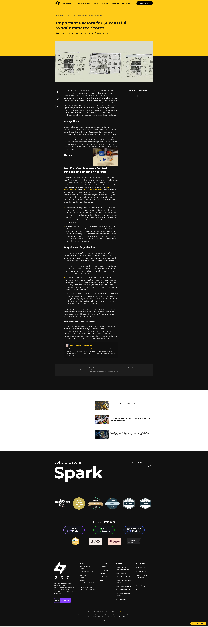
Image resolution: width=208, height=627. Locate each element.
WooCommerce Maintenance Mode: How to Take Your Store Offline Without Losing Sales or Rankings (130, 434)
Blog (62, 15)
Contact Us (103, 567)
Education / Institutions (143, 582)
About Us (115, 3)
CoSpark (92, 349)
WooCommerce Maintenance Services (123, 575)
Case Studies (127, 3)
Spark (78, 472)
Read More (114, 620)
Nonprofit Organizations (144, 586)
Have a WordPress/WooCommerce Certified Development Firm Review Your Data (139, 105)
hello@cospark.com (89, 589)
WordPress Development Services (124, 594)
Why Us (102, 573)
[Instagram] (68, 577)
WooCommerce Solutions (87, 3)
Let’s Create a (67, 462)
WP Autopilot (121, 599)
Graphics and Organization (136, 112)
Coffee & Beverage (142, 571)
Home (58, 15)
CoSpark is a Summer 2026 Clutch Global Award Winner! (130, 404)
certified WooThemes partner (92, 190)
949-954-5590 (88, 587)
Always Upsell (132, 97)
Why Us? (105, 3)
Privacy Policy (118, 611)
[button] (57, 91)
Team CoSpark (104, 570)
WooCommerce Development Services (123, 568)
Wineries (138, 590)
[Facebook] (56, 577)
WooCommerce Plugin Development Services (123, 588)
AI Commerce (140, 567)
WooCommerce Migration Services (124, 581)
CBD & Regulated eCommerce (141, 577)
